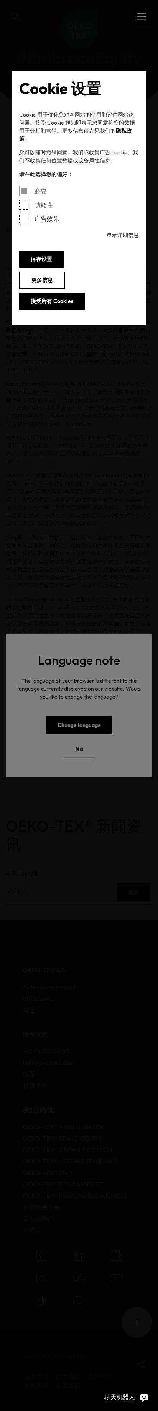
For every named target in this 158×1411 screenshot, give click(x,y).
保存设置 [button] (41, 259)
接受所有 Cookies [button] (52, 301)
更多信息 (42, 280)
